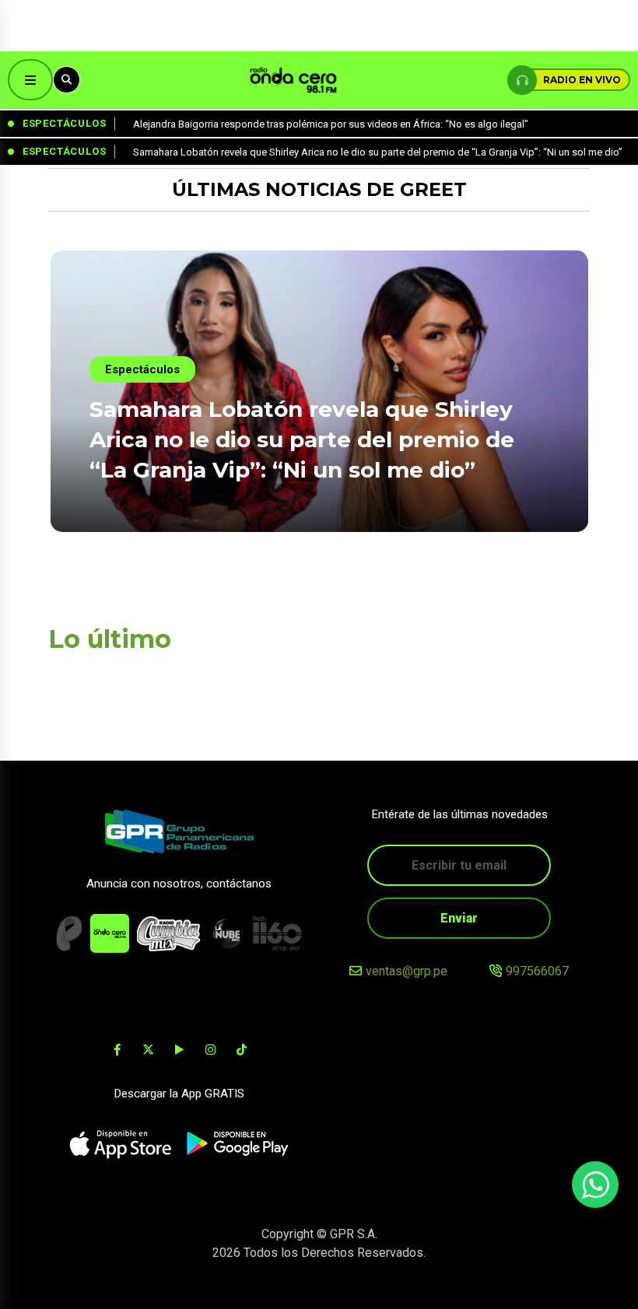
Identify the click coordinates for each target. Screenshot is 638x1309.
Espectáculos (142, 369)
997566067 (537, 971)
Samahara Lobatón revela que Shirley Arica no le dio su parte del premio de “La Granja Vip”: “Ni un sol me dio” (301, 439)
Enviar (459, 918)
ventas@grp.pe (406, 971)
